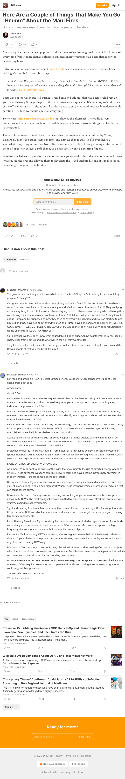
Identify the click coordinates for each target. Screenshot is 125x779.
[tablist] (17, 259)
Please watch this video (30, 90)
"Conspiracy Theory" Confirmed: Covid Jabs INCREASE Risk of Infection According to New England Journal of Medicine (52, 681)
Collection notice (82, 755)
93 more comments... (11, 602)
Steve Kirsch (56, 69)
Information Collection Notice (61, 212)
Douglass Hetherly (17, 374)
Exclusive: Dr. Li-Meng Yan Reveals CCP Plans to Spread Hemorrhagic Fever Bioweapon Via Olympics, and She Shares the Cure (54, 630)
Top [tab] (6, 619)
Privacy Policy (87, 212)
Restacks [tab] (24, 259)
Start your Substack (54, 763)
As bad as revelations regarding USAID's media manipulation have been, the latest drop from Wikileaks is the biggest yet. (52, 661)
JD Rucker (15, 33)
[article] (62, 638)
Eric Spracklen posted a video (36, 119)
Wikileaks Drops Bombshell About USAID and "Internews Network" (48, 655)
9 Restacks (42, 224)
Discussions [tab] (27, 619)
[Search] (119, 619)
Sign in (116, 5)
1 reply (14, 363)
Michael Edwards (16, 289)
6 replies (15, 587)
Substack (46, 772)
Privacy (58, 755)
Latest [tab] (15, 619)
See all (9, 706)
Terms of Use (78, 209)
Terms (67, 755)
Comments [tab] (10, 259)
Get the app (78, 763)
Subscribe (102, 5)
